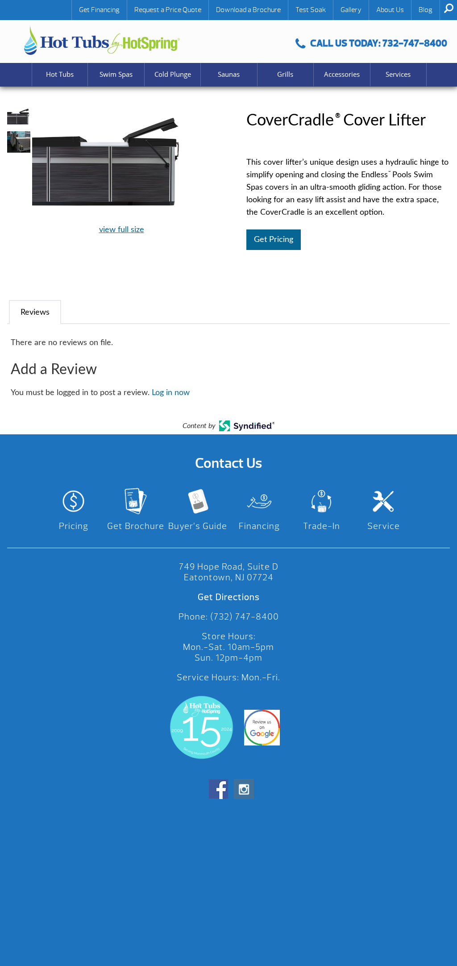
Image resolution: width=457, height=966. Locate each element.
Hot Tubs (60, 74)
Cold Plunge (172, 74)
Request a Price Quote (167, 9)
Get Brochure (135, 526)
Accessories (342, 74)
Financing (259, 526)
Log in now (171, 393)
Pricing (73, 526)
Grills (285, 74)
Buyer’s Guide (197, 526)
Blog (425, 9)
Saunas (229, 74)
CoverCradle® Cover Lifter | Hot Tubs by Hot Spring (102, 40)
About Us (390, 9)
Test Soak (310, 9)
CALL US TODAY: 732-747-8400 (378, 43)
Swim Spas (116, 74)
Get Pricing (273, 240)
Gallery (351, 9)
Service (383, 526)
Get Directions (229, 597)
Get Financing (99, 9)
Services (398, 74)
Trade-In (321, 526)
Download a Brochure (248, 9)
